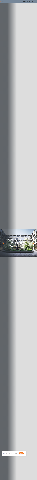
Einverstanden (21, 453)
